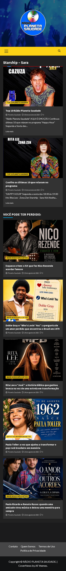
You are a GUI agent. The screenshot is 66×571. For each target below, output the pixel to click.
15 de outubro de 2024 (32, 190)
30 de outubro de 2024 (32, 115)
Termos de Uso (46, 546)
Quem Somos (28, 546)
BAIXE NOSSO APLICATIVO (17, 258)
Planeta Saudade (14, 115)
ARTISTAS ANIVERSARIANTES (19, 436)
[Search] (59, 51)
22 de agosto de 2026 (31, 515)
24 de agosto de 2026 (31, 333)
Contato (13, 546)
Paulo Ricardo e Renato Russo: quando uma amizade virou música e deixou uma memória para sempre (33, 507)
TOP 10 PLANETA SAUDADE (17, 102)
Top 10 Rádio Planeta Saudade (23, 110)
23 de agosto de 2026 (31, 452)
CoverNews (25, 565)
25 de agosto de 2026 (31, 273)
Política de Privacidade (33, 550)
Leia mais (9, 131)
